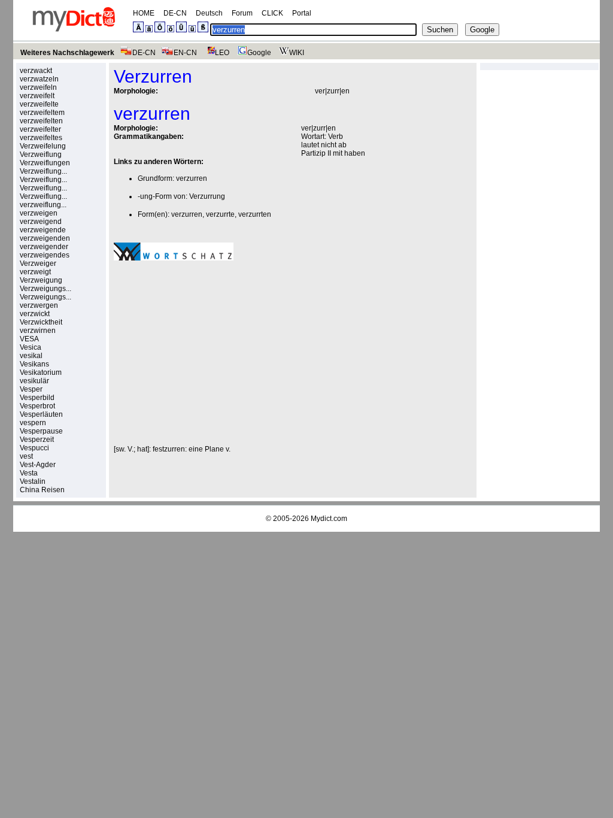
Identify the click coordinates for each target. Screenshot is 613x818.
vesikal (31, 356)
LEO (222, 53)
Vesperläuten (41, 414)
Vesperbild (37, 397)
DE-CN (175, 13)
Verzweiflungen (45, 163)
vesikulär (34, 381)
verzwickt (35, 314)
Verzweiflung (41, 154)
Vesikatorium (41, 372)
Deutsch (209, 13)
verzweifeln (38, 87)
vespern (33, 423)
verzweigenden (45, 238)
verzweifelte (39, 104)
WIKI (296, 53)
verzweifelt (37, 96)
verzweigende (43, 230)
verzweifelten (41, 121)
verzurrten (254, 214)
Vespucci (34, 448)
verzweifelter (40, 129)
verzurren (191, 178)
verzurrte (220, 214)
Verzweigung (41, 280)
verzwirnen (38, 330)
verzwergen (39, 305)
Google (259, 53)
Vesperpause (41, 431)
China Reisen (42, 490)
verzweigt (35, 272)
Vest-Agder (38, 464)
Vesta (29, 473)
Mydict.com (329, 518)
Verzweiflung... (43, 171)
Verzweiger (38, 263)
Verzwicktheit (41, 322)
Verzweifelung (43, 146)
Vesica (30, 347)
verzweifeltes (41, 138)
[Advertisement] (214, 353)
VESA (29, 339)
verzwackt (36, 70)
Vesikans (34, 364)
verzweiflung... (43, 205)
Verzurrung (207, 196)
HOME (143, 13)
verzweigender (44, 247)
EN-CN (185, 53)
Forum (242, 13)
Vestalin (32, 481)
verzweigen (38, 213)
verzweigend (41, 221)
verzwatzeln (39, 79)
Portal (301, 13)
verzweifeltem (42, 112)
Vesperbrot (37, 406)
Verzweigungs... (45, 288)
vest (26, 456)
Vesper (31, 389)
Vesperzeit (37, 439)
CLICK (272, 13)
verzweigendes (44, 255)
